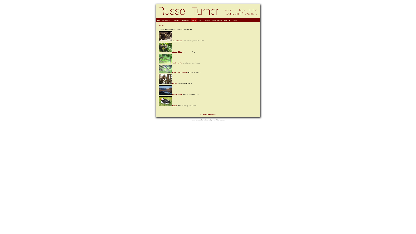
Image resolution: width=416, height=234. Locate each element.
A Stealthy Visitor (177, 52)
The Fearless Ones (177, 40)
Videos (194, 20)
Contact (235, 20)
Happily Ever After (217, 20)
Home (158, 20)
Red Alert (175, 83)
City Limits (207, 20)
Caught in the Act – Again (179, 72)
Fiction (200, 20)
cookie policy (199, 120)
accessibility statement (219, 120)
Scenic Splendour (177, 94)
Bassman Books (166, 20)
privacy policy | (208, 120)
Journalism (177, 20)
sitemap (193, 120)
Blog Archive (227, 20)
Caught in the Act (177, 63)
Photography (186, 20)
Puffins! (174, 105)
